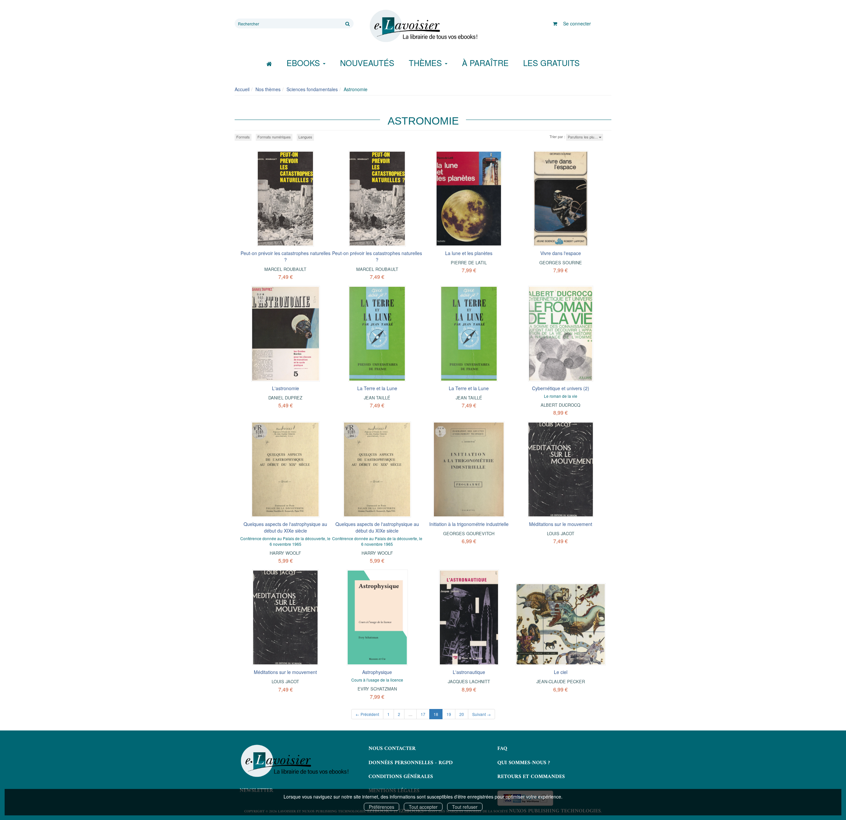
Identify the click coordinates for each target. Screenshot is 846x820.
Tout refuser (465, 806)
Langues (305, 136)
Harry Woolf (285, 553)
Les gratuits (551, 62)
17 (423, 714)
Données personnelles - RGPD (410, 762)
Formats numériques (274, 136)
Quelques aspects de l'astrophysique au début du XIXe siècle (285, 527)
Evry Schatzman (377, 689)
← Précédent (367, 714)
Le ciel (560, 672)
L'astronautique (469, 672)
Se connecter (577, 23)
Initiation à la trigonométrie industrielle (469, 524)
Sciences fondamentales (312, 89)
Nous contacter (392, 748)
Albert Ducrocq (560, 405)
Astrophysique (377, 672)
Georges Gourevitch (468, 533)
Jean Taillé (377, 397)
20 (461, 714)
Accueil (242, 89)
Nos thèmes (268, 89)
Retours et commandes (531, 776)
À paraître (485, 62)
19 (448, 714)
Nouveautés (367, 62)
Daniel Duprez (285, 397)
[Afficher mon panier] (555, 23)
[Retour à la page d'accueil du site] (423, 26)
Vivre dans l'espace (560, 253)
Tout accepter (423, 806)
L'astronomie (285, 388)
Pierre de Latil (469, 262)
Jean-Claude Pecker (560, 681)
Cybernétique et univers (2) (560, 388)
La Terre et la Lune (377, 388)
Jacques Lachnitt (469, 681)
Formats (243, 136)
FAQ (502, 748)
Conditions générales (400, 776)
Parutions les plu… (583, 136)
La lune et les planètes (468, 253)
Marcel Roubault (285, 269)
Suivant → (481, 714)
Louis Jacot (560, 533)
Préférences (381, 806)
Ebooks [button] (304, 62)
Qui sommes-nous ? (523, 762)
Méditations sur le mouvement (560, 524)
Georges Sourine (560, 262)
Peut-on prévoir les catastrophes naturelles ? (285, 256)
